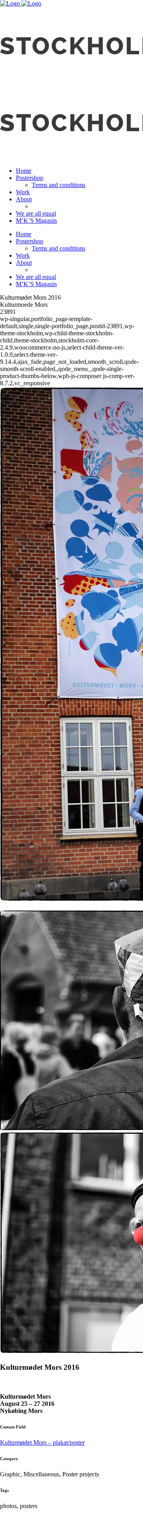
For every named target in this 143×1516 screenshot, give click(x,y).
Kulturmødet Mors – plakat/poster (42, 1442)
